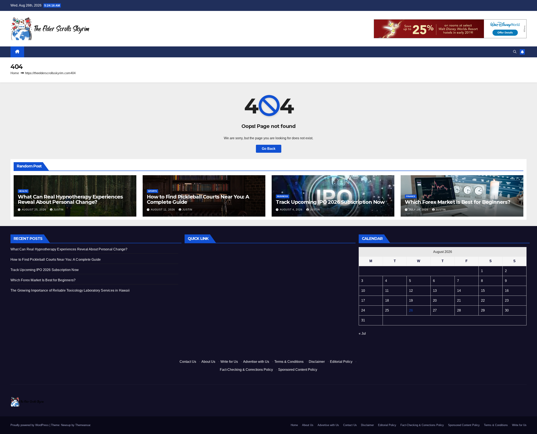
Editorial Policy (341, 361)
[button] (514, 52)
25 (387, 310)
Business (282, 196)
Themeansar (82, 425)
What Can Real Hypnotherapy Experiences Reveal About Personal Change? (70, 199)
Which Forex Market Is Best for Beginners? (457, 202)
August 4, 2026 (291, 209)
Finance (410, 196)
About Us (208, 361)
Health (23, 191)
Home (14, 73)
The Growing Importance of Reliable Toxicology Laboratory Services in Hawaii (70, 290)
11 (387, 290)
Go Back (268, 148)
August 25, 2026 (34, 209)
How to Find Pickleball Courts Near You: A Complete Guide (198, 199)
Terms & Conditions (289, 361)
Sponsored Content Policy (297, 369)
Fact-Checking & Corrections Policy (246, 369)
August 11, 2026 (163, 209)
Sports (152, 191)
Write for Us (229, 361)
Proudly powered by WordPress (30, 425)
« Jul (362, 333)
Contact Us (188, 361)
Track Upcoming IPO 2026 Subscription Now (330, 202)
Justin (58, 209)
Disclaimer (317, 361)
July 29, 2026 (419, 209)
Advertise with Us (256, 361)
